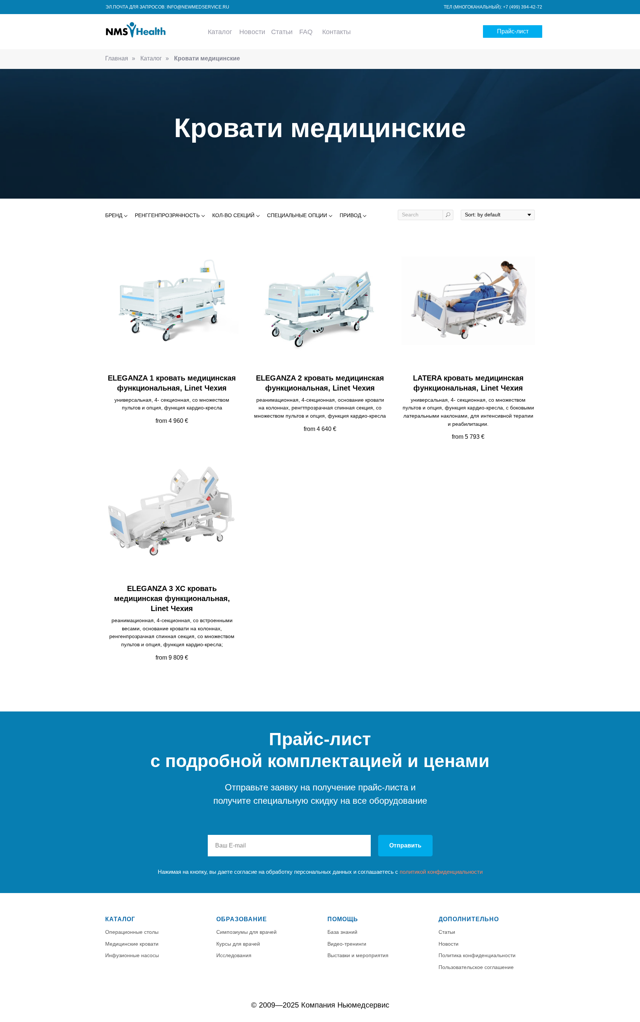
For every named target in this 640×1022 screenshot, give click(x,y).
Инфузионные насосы (132, 955)
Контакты (336, 32)
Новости (252, 32)
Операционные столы (132, 932)
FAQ (306, 32)
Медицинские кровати (132, 944)
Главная (116, 58)
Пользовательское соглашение (476, 967)
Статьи (282, 32)
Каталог (220, 32)
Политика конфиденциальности (477, 955)
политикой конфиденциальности (441, 872)
